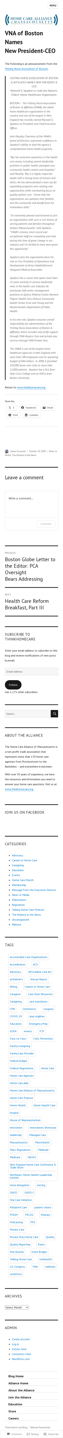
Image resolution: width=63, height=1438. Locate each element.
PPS (32, 1222)
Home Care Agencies (22, 1075)
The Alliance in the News (24, 455)
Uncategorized (20, 919)
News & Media (20, 895)
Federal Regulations (21, 1068)
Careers (13, 1418)
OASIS (13, 1192)
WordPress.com (21, 1359)
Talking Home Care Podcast (28, 909)
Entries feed (19, 1349)
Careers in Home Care (24, 860)
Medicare (15, 1157)
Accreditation (17, 964)
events (28, 1031)
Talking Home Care (21, 1259)
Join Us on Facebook (25, 812)
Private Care (17, 1229)
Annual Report (38, 979)
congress (48, 1009)
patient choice (42, 1207)
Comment (45, 523)
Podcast (45, 1214)
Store (12, 1411)
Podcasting (16, 1222)
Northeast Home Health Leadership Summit (31, 1176)
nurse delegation (19, 1185)
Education (18, 870)
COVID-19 (16, 1016)
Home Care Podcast (21, 1098)
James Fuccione (18, 451)
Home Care (47, 1068)
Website (16, 924)
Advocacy (17, 855)
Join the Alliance (19, 1397)
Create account (21, 1339)
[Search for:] (28, 713)
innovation (16, 1127)
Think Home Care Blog (16, 1427)
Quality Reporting (20, 1244)
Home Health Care (44, 1105)
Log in (15, 1344)
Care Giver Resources (40, 994)
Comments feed (21, 1354)
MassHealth (42, 1142)
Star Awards (17, 1252)
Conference (29, 1009)
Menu (53, 5)
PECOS (29, 1214)
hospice (14, 1112)
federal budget (18, 1061)
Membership (19, 885)
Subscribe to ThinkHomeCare (20, 637)
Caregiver (15, 994)
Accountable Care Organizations (28, 957)
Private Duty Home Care (24, 1237)
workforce (16, 1274)
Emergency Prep (38, 1023)
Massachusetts (19, 1142)
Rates (41, 1244)
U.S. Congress (17, 1266)
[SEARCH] (54, 713)
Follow (13, 685)
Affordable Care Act (40, 972)
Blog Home (16, 1376)
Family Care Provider (22, 1053)
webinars (50, 1266)
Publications (19, 900)
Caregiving (18, 865)
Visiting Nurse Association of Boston (26, 68)
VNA (35, 1266)
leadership (16, 1135)
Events (16, 875)
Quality (50, 1237)
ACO (35, 964)
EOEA (13, 1031)
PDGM (14, 1214)
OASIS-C (29, 1192)
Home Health (18, 1105)
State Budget (39, 1252)
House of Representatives (25, 1120)
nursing (41, 1185)
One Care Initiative (21, 1200)
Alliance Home (18, 1383)
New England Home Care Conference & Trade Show (33, 1166)
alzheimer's (16, 979)
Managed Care (37, 1135)
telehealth (45, 1259)
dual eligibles (37, 1016)
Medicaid (43, 1149)
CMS (12, 1009)
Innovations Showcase (43, 1127)
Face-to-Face (18, 1038)
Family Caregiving (20, 1046)
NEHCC (32, 1157)
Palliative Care (18, 1207)
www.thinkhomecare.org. (31, 387)
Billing (13, 986)
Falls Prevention (43, 1038)
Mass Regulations (20, 1149)
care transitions (38, 1001)
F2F (42, 1031)
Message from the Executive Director (34, 890)
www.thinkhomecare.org (19, 789)
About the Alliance (21, 1390)
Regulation (18, 904)
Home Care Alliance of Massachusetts (32, 1090)
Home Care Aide (19, 1083)
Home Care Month (23, 880)
